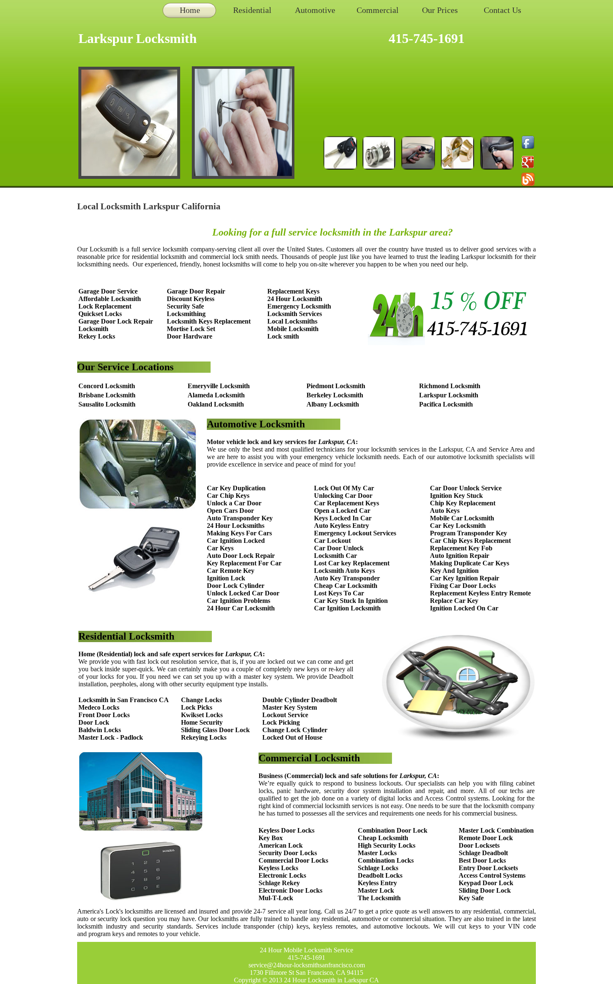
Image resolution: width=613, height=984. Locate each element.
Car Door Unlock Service (466, 488)
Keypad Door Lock (486, 882)
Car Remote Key (230, 570)
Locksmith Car (335, 555)
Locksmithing (186, 313)
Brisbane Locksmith (107, 395)
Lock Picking (281, 722)
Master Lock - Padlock (110, 737)
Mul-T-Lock (276, 897)
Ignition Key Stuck (456, 495)
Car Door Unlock (339, 548)
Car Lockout (332, 540)
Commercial (378, 10)
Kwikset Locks (202, 714)
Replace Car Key (454, 600)
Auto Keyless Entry (341, 525)
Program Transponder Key (468, 533)
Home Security (202, 722)
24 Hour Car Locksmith (241, 608)
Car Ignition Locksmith (347, 608)
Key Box (271, 837)
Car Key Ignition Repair (464, 578)
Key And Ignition (454, 570)
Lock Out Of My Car (344, 488)
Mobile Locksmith (293, 328)
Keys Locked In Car (343, 518)
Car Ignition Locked (236, 540)
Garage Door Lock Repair (115, 321)
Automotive (315, 10)
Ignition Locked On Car (464, 608)
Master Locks (377, 852)
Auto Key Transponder (347, 578)
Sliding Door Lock (485, 890)
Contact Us (502, 10)
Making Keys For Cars (239, 533)
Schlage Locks (378, 867)
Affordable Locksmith (109, 298)
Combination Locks (386, 860)
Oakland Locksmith (216, 404)
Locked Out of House (292, 737)
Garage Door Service (108, 291)
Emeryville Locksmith (219, 385)
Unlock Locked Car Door (243, 593)
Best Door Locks (482, 860)
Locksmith (93, 328)
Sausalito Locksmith (107, 404)
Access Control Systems (492, 875)
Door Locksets (479, 845)
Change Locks (201, 699)
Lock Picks (196, 707)
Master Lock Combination (496, 830)
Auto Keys (445, 510)
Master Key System (289, 707)
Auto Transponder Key (240, 518)
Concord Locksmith (106, 385)
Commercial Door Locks (293, 860)
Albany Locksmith (332, 404)
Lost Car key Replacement (351, 563)
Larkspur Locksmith (448, 395)
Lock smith (283, 336)
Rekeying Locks (203, 737)
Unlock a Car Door (234, 503)
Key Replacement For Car (244, 563)
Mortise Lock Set (191, 328)
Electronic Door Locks (290, 890)
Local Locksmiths (292, 321)
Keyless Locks (278, 867)
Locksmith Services (294, 313)
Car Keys (220, 548)
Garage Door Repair (196, 291)
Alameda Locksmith (216, 395)
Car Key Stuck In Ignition (351, 600)
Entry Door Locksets (488, 867)
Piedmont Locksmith (335, 385)
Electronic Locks (282, 875)
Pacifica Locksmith (446, 404)
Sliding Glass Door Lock (215, 729)
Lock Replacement (104, 306)
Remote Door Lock (486, 837)
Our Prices (440, 10)
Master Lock (376, 890)
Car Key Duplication (236, 488)
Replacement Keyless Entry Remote (480, 593)
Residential (252, 10)
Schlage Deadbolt (483, 852)
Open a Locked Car (342, 510)
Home (190, 10)
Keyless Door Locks (286, 830)
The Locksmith (379, 897)
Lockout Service (285, 714)
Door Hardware (189, 336)
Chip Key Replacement (462, 503)
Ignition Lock (226, 578)
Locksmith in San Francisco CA (123, 699)
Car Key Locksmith (458, 525)
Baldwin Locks (99, 729)
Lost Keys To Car (339, 593)
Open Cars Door (230, 510)
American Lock (281, 845)
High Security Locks (386, 845)
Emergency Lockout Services (355, 533)
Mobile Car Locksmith (462, 518)
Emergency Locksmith (299, 306)
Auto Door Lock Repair (241, 555)
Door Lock (93, 722)
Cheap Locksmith (383, 837)
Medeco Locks (98, 707)
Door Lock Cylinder (235, 585)
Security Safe (185, 306)
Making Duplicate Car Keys (469, 563)
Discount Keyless (190, 298)
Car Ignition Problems (238, 600)
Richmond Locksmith (449, 385)
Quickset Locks (100, 313)
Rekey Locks (96, 336)
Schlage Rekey (279, 882)
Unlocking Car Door (343, 495)
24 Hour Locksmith (294, 298)
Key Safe (471, 897)
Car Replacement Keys (346, 503)
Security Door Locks (288, 852)
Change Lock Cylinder (294, 729)
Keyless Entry (377, 882)
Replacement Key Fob (461, 548)
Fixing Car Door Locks (463, 585)
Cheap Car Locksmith (345, 585)
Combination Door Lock (392, 830)
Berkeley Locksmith (334, 395)
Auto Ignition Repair (459, 555)
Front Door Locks (104, 714)
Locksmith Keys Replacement (209, 321)
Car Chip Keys (228, 495)
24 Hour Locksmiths (235, 525)
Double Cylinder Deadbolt (299, 699)
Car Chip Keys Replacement (470, 540)
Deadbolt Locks (380, 875)
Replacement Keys (293, 291)
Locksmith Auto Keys (344, 570)
